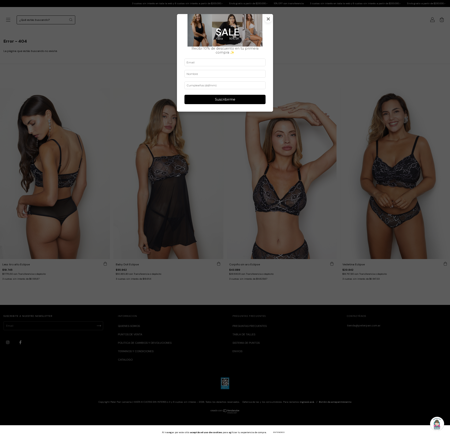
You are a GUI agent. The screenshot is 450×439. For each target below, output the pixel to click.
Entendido (279, 432)
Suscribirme (225, 99)
